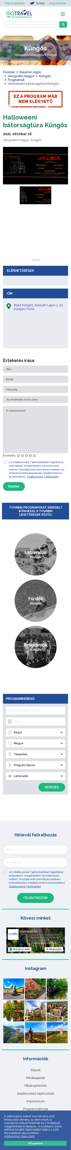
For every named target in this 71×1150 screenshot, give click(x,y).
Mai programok (15, 3)
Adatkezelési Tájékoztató (43, 476)
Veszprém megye (21, 76)
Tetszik (21, 949)
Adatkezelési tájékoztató (35, 1093)
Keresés (52, 787)
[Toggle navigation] (63, 14)
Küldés (14, 486)
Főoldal (9, 72)
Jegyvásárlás (57, 3)
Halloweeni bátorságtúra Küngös (35, 121)
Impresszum (35, 1101)
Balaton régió (30, 72)
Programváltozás (35, 1109)
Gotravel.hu (28, 931)
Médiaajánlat (35, 1078)
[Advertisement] (35, 234)
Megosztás (55, 949)
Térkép (40, 3)
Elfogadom (35, 1143)
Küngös (45, 76)
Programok (16, 80)
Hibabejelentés (35, 1085)
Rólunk (36, 1070)
